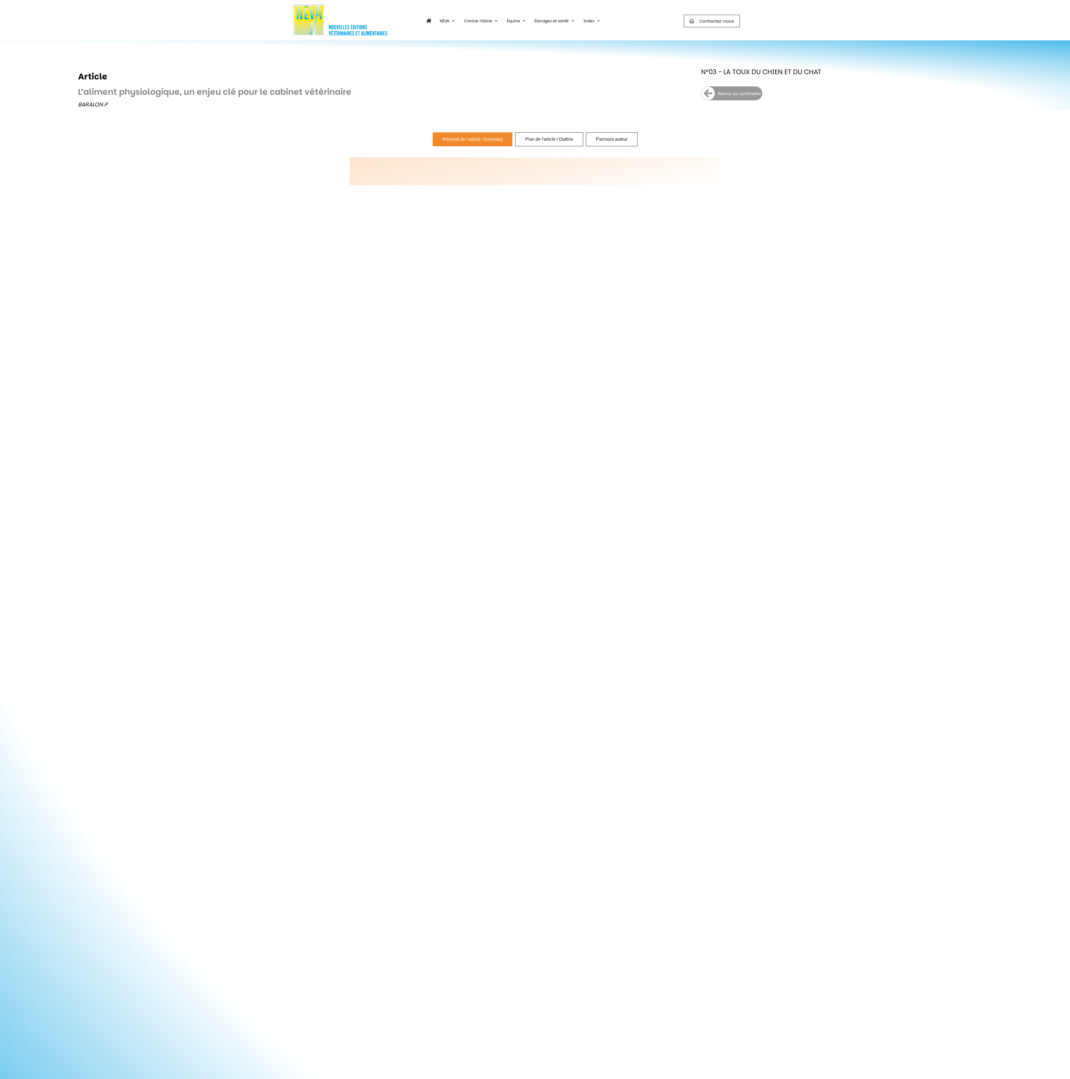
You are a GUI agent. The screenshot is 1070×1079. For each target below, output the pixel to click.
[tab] (472, 139)
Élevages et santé (551, 21)
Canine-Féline (478, 21)
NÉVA (444, 21)
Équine (513, 21)
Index (588, 21)
